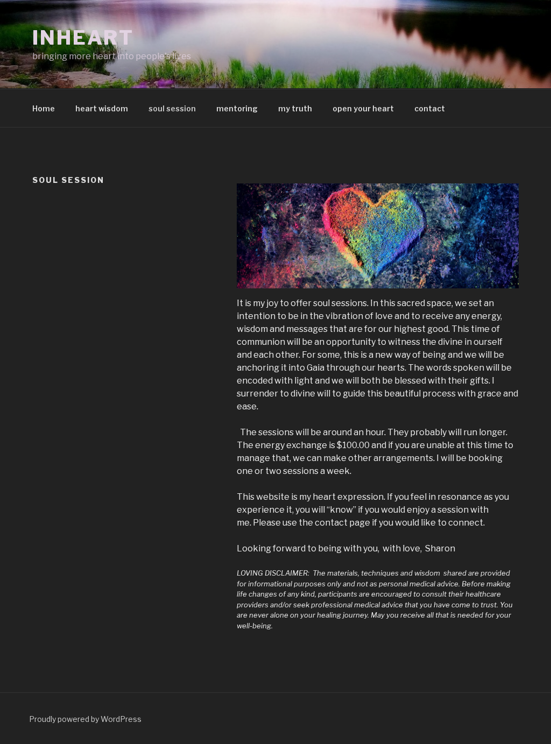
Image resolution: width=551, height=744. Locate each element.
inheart (83, 37)
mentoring (237, 108)
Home (43, 108)
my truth (295, 108)
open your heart (363, 108)
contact (429, 108)
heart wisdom (101, 108)
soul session (172, 108)
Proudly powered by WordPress (85, 719)
